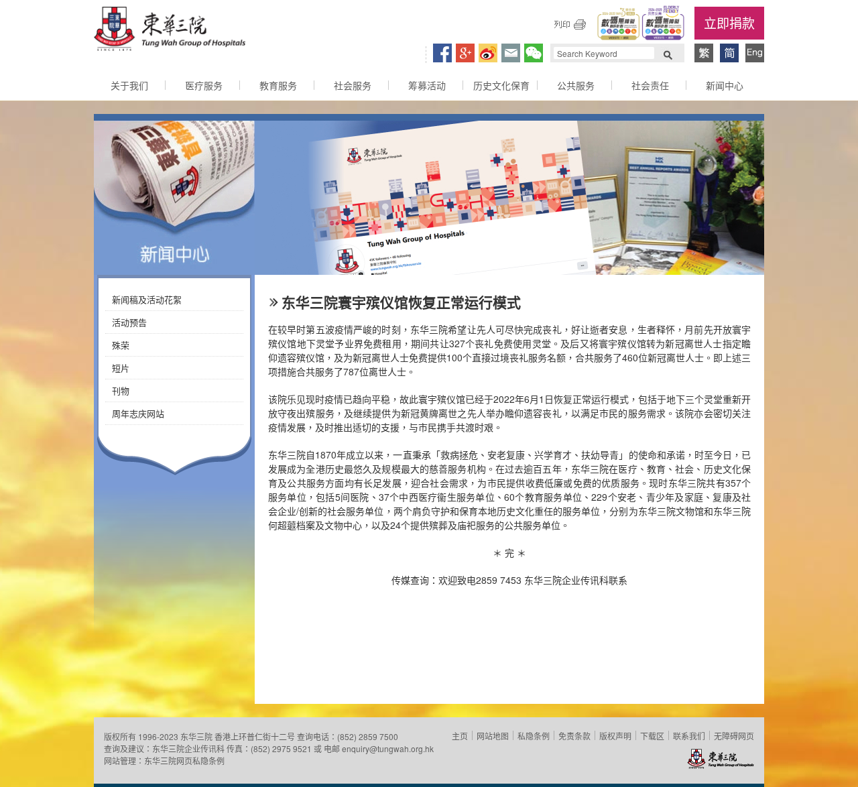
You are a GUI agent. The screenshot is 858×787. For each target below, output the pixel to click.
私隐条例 (533, 735)
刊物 (120, 390)
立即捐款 (729, 22)
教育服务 (278, 85)
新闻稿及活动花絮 (147, 299)
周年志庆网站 (138, 413)
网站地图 (493, 735)
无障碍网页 (734, 735)
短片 (120, 367)
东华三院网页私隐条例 (184, 760)
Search (667, 53)
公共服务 (576, 85)
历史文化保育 (501, 85)
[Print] (569, 24)
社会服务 (352, 85)
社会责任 (650, 85)
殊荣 (120, 345)
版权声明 (615, 735)
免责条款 (574, 735)
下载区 (652, 735)
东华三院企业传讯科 (188, 748)
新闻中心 (724, 85)
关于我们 (129, 85)
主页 (460, 735)
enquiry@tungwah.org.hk (388, 748)
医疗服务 (204, 85)
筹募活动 (427, 85)
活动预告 (129, 322)
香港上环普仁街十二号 (254, 736)
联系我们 (689, 735)
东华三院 (169, 31)
